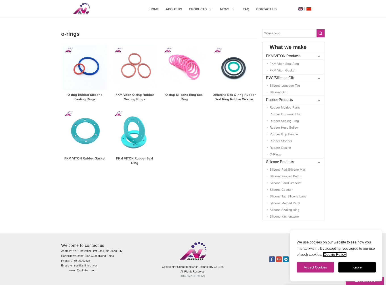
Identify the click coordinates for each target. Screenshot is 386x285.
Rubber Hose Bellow (284, 127)
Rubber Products (279, 100)
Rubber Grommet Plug (286, 114)
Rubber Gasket (280, 147)
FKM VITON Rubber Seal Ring (134, 161)
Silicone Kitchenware (284, 216)
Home (154, 9)
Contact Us (266, 9)
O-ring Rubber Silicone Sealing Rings (84, 97)
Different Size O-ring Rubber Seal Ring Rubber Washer (234, 97)
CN (308, 8)
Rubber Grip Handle (284, 134)
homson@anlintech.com (83, 265)
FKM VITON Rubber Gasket (84, 158)
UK (300, 8)
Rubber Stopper (281, 141)
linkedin (286, 259)
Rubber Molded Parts (285, 107)
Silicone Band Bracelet (285, 183)
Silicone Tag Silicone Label (288, 196)
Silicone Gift (278, 92)
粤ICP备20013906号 (193, 276)
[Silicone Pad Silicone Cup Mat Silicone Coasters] (85, 67)
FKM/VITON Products (283, 56)
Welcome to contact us (82, 245)
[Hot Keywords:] (321, 33)
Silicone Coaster (281, 189)
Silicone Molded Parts (285, 203)
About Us (174, 9)
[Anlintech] (81, 9)
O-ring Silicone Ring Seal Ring (184, 97)
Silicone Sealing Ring (284, 210)
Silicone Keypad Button (286, 176)
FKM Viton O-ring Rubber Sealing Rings (134, 97)
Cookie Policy (335, 254)
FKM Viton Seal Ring (284, 63)
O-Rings (275, 154)
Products (198, 9)
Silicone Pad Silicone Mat (287, 169)
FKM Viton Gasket (282, 70)
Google (279, 259)
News (224, 9)
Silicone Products (280, 162)
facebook (272, 259)
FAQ (246, 9)
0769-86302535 (80, 260)
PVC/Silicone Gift (280, 78)
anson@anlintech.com (82, 270)
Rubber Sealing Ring (284, 121)
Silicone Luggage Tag (285, 85)
